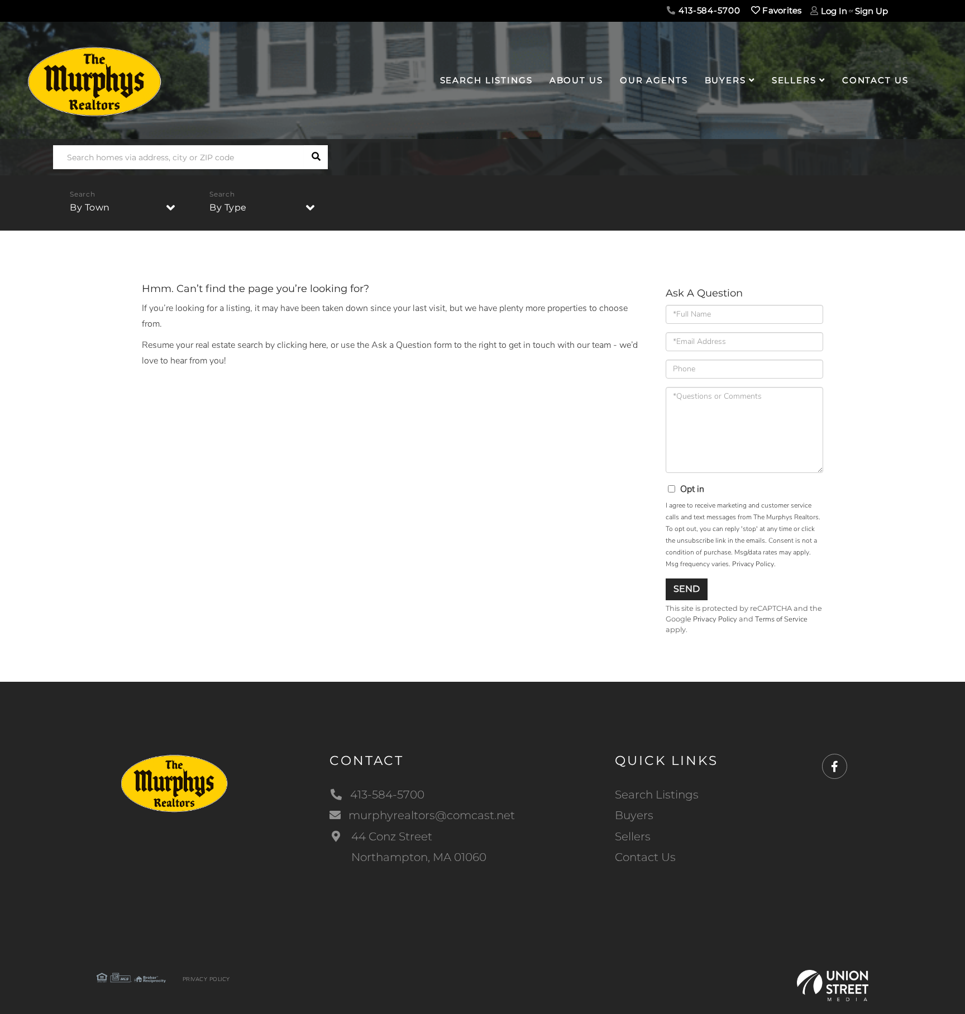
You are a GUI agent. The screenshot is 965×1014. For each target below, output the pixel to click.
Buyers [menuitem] (725, 80)
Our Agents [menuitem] (654, 80)
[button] (316, 157)
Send (686, 588)
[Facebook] (835, 766)
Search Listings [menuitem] (486, 80)
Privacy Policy (753, 563)
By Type (228, 207)
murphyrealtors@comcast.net (431, 815)
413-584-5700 (708, 10)
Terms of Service (781, 619)
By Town (90, 207)
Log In (834, 11)
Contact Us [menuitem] (875, 80)
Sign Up (871, 11)
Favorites (781, 10)
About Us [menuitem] (576, 80)
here (317, 345)
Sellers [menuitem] (794, 80)
